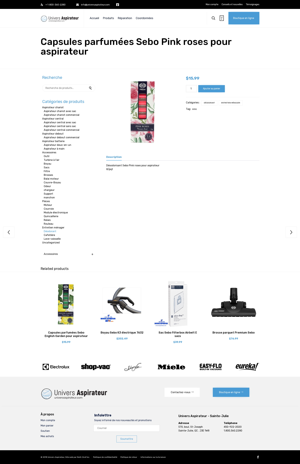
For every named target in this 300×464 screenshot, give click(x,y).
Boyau (47, 163)
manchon (49, 197)
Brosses (48, 174)
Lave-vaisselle (52, 238)
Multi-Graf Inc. (83, 457)
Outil (46, 156)
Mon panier (47, 425)
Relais (47, 220)
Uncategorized (51, 242)
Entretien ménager (230, 103)
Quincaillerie (51, 216)
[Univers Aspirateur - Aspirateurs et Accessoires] (60, 15)
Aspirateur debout (53, 133)
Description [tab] (114, 157)
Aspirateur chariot (53, 107)
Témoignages (252, 4)
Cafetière (49, 235)
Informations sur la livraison (153, 457)
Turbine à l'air (51, 159)
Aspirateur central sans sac (60, 126)
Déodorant (209, 103)
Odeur (47, 186)
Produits (108, 18)
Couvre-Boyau (52, 182)
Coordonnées (144, 18)
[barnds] (150, 371)
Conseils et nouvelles (232, 4)
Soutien (45, 430)
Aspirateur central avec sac (60, 122)
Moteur (48, 205)
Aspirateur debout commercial (61, 137)
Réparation (125, 18)
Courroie (49, 208)
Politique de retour (128, 457)
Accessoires (49, 152)
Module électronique (56, 212)
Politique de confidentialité (105, 457)
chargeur (49, 190)
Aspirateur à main (54, 148)
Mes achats (47, 436)
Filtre (47, 171)
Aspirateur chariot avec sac (60, 111)
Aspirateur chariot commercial (61, 114)
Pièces (46, 201)
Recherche (90, 88)
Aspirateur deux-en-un (57, 144)
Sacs (46, 167)
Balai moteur (51, 178)
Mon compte (212, 4)
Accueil (94, 18)
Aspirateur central (53, 118)
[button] (243, 18)
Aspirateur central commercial (61, 129)
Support (48, 193)
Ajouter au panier (211, 88)
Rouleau (48, 223)
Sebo (194, 109)
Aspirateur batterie (53, 141)
